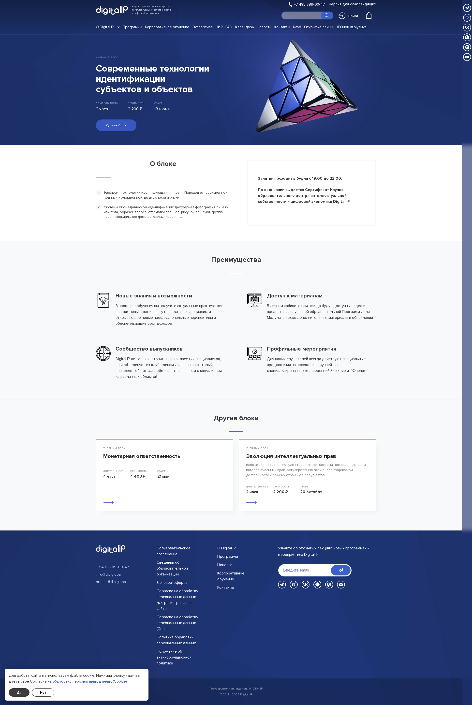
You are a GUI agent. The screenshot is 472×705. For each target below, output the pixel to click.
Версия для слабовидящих (352, 4)
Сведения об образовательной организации (172, 568)
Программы (132, 27)
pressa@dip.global (111, 581)
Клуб (297, 27)
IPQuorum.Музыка (352, 27)
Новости (264, 27)
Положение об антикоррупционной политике (174, 657)
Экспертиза (202, 27)
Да (19, 692)
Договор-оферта (172, 582)
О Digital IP (105, 27)
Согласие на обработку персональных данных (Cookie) (177, 623)
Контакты (282, 27)
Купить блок (116, 125)
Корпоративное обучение (167, 27)
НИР (219, 27)
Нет (43, 692)
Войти (353, 16)
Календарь (244, 27)
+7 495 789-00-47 (309, 4)
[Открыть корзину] (368, 15)
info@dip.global (108, 574)
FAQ (228, 27)
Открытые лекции (319, 27)
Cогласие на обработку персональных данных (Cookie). (79, 681)
